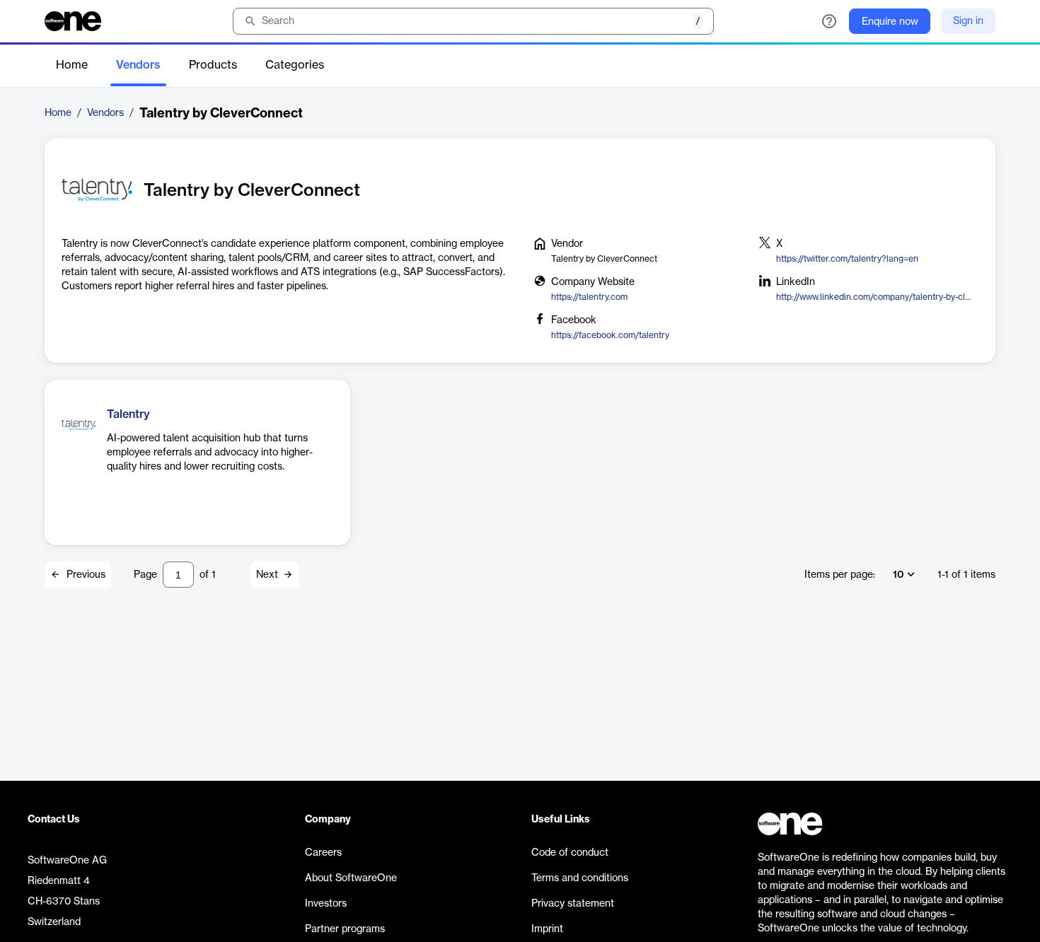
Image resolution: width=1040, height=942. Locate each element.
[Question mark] (829, 21)
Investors (326, 904)
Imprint (547, 929)
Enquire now (890, 22)
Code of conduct (569, 853)
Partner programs (345, 929)
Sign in (968, 21)
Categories (294, 65)
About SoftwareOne (351, 878)
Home (72, 65)
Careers (323, 853)
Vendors (138, 65)
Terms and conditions (579, 878)
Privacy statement (572, 904)
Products (213, 65)
